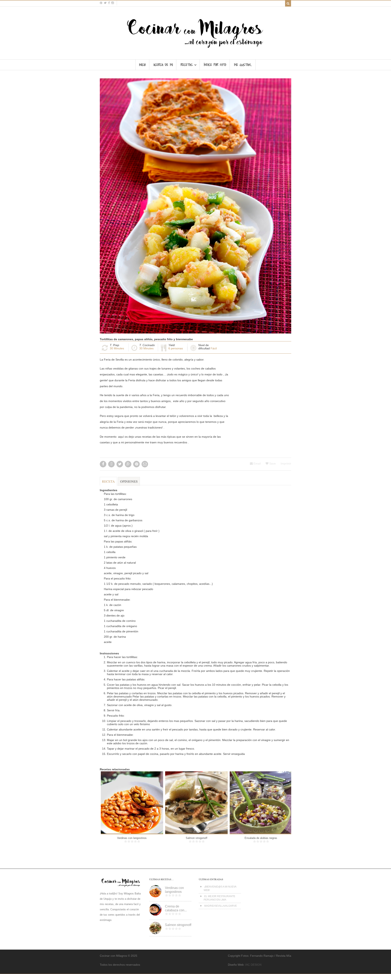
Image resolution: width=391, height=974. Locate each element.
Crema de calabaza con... (176, 908)
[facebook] (109, 2)
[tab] (108, 483)
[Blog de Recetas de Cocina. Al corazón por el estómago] (195, 49)
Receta (108, 481)
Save (272, 463)
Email (257, 463)
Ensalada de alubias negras (261, 838)
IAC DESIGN (253, 964)
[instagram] (112, 2)
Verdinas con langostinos (132, 838)
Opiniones (129, 481)
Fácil (214, 348)
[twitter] (105, 2)
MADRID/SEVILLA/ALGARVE (220, 905)
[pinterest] (101, 2)
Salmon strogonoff (196, 838)
